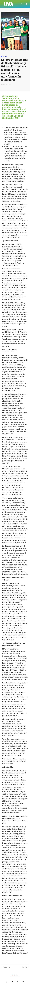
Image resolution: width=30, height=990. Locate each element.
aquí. (11, 763)
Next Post (24, 967)
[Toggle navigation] (26, 4)
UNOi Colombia (7, 85)
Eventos (4, 56)
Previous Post (6, 967)
